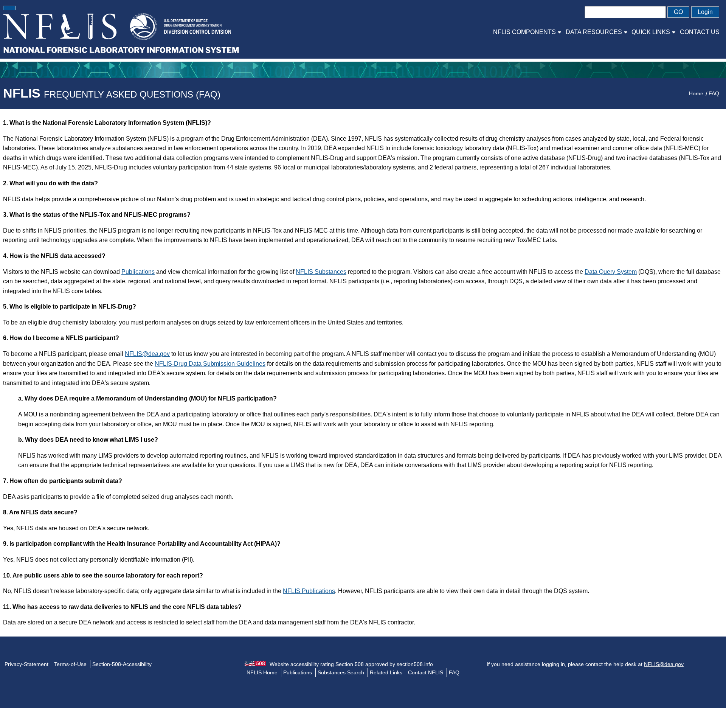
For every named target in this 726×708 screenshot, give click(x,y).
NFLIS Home (262, 672)
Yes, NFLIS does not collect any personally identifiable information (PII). (98, 559)
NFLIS (111, 93)
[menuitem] (527, 32)
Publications (138, 272)
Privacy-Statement (26, 664)
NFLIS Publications (309, 591)
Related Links (386, 672)
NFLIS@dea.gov (147, 354)
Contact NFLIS (425, 672)
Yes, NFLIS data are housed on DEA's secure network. (76, 528)
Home (696, 93)
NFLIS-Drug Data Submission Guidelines (210, 363)
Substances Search (341, 672)
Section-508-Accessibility (122, 664)
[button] (9, 8)
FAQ (714, 93)
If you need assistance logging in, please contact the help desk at (585, 664)
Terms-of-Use (70, 664)
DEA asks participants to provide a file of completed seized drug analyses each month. (118, 497)
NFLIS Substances (321, 272)
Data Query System (611, 272)
